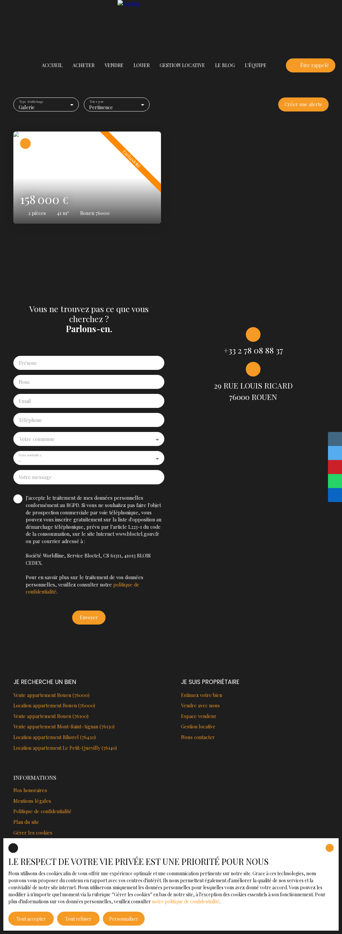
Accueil (52, 65)
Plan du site (26, 822)
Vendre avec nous (200, 705)
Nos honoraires (30, 790)
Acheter (83, 65)
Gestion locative (198, 726)
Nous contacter (198, 737)
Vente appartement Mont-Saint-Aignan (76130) (64, 726)
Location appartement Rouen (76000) (54, 705)
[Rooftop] (171, 26)
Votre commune (37, 439)
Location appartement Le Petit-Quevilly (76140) (65, 747)
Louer (142, 65)
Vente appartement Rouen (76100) (51, 716)
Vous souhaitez (29, 455)
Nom (24, 382)
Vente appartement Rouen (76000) (51, 695)
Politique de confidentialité (42, 811)
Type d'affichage (31, 101)
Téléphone (30, 420)
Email (25, 401)
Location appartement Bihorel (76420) (54, 737)
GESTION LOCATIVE (182, 65)
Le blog (225, 65)
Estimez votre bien (201, 695)
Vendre (114, 65)
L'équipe (256, 65)
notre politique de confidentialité (185, 901)
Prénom (27, 363)
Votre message (35, 477)
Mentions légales (32, 800)
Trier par (97, 101)
